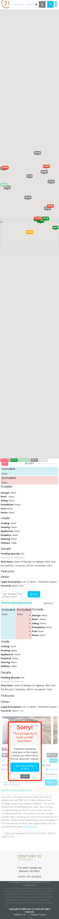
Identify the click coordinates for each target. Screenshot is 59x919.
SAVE (35, 594)
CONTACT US (19, 914)
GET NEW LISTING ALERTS (24, 767)
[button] (29, 232)
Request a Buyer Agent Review (16, 602)
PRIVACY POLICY (38, 914)
